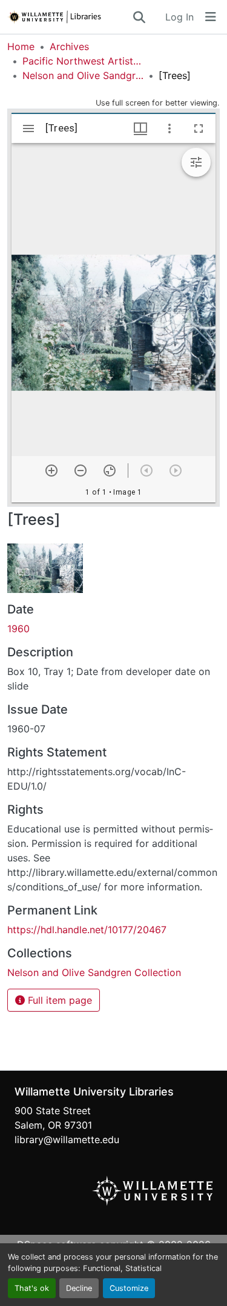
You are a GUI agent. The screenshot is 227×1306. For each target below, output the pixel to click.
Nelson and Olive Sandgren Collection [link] (82, 75)
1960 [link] (18, 629)
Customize (129, 1288)
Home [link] (21, 46)
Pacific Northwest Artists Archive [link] (82, 61)
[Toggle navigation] (211, 16)
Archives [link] (69, 46)
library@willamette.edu (67, 1139)
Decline (79, 1288)
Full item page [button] (58, 1000)
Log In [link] (179, 17)
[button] (69, 17)
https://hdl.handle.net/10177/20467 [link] (86, 930)
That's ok (32, 1288)
